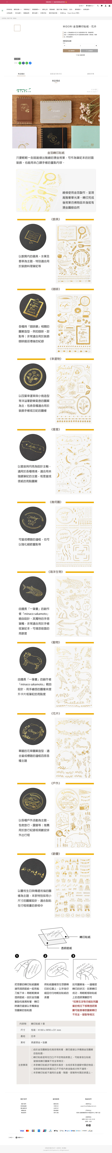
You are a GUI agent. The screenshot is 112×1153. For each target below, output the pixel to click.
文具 (70, 9)
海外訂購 (56, 1112)
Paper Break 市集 (73, 13)
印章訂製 (43, 13)
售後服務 (56, 1110)
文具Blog (63, 13)
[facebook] (23, 63)
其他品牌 (34, 13)
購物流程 (56, 1104)
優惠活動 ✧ (17, 9)
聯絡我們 (23, 1112)
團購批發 (23, 1110)
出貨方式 (56, 1108)
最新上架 (45, 9)
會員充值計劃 (53, 13)
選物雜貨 (77, 9)
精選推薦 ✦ (35, 9)
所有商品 (9, 9)
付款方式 (56, 1106)
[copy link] (30, 63)
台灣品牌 (9, 13)
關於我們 (23, 1104)
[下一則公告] (105, 2)
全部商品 (4, 18)
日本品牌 (18, 13)
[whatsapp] (26, 63)
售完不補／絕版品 (62, 9)
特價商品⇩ (27, 9)
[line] (20, 63)
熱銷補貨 (52, 9)
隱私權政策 (24, 1108)
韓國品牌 (26, 13)
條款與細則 (24, 1106)
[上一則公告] (7, 2)
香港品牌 (86, 9)
